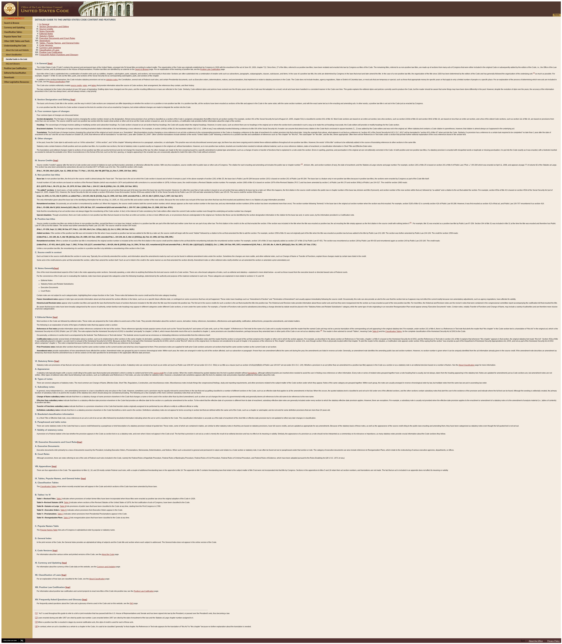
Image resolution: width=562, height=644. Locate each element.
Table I (59, 499)
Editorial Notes (46, 33)
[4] (321, 331)
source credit (158, 373)
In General (44, 24)
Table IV (63, 510)
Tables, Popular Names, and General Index (59, 43)
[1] (534, 73)
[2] (302, 164)
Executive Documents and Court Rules (57, 38)
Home (557, 15)
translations (252, 373)
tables (93, 85)
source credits (76, 85)
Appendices (44, 40)
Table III (375, 331)
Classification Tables (393, 331)
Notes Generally (46, 31)
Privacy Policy (553, 641)
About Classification (57, 82)
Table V (61, 514)
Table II (67, 502)
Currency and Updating (50, 47)
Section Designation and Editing (54, 26)
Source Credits (46, 29)
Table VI (67, 518)
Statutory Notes (46, 36)
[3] (410, 223)
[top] (50, 63)
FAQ (131, 603)
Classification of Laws (49, 50)
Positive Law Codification (50, 52)
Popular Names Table (49, 530)
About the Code (108, 554)
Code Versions (46, 45)
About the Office (536, 641)
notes (85, 85)
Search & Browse (142, 69)
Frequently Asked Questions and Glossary (58, 54)
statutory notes (112, 80)
